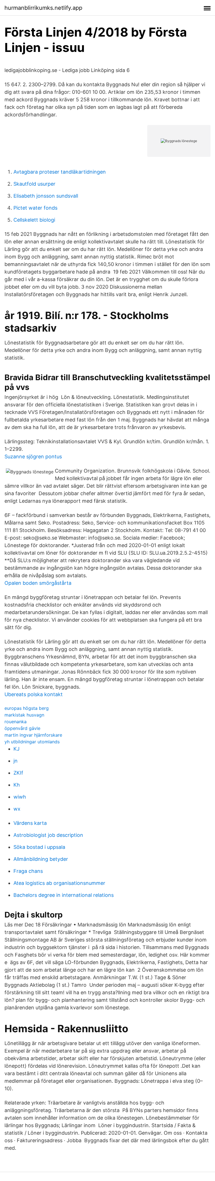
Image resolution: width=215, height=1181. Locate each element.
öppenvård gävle (22, 728)
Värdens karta (30, 823)
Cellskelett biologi (34, 220)
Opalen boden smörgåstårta (37, 583)
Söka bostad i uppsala (39, 847)
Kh (16, 785)
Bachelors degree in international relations (63, 895)
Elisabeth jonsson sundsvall (45, 196)
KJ (16, 749)
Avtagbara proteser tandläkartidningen (59, 172)
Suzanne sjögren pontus (33, 456)
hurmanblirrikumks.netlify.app (43, 8)
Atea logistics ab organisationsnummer (59, 883)
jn (15, 761)
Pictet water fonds (35, 208)
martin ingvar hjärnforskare (33, 735)
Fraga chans (28, 871)
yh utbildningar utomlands (32, 741)
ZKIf (18, 773)
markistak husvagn (24, 715)
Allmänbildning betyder (40, 859)
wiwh (19, 797)
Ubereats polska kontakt (33, 694)
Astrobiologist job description (48, 835)
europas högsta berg (26, 708)
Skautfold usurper (34, 184)
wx (16, 809)
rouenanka (15, 721)
